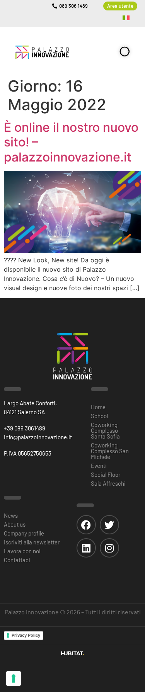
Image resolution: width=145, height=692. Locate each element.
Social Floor (105, 474)
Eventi (99, 465)
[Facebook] (86, 524)
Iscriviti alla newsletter (32, 542)
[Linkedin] (86, 548)
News (11, 515)
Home (98, 406)
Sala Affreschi (108, 483)
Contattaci (17, 559)
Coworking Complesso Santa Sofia (105, 430)
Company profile (24, 533)
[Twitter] (109, 524)
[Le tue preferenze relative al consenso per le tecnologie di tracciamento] (13, 678)
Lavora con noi (22, 550)
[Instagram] (109, 548)
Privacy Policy (26, 635)
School (99, 415)
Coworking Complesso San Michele (110, 451)
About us (15, 524)
